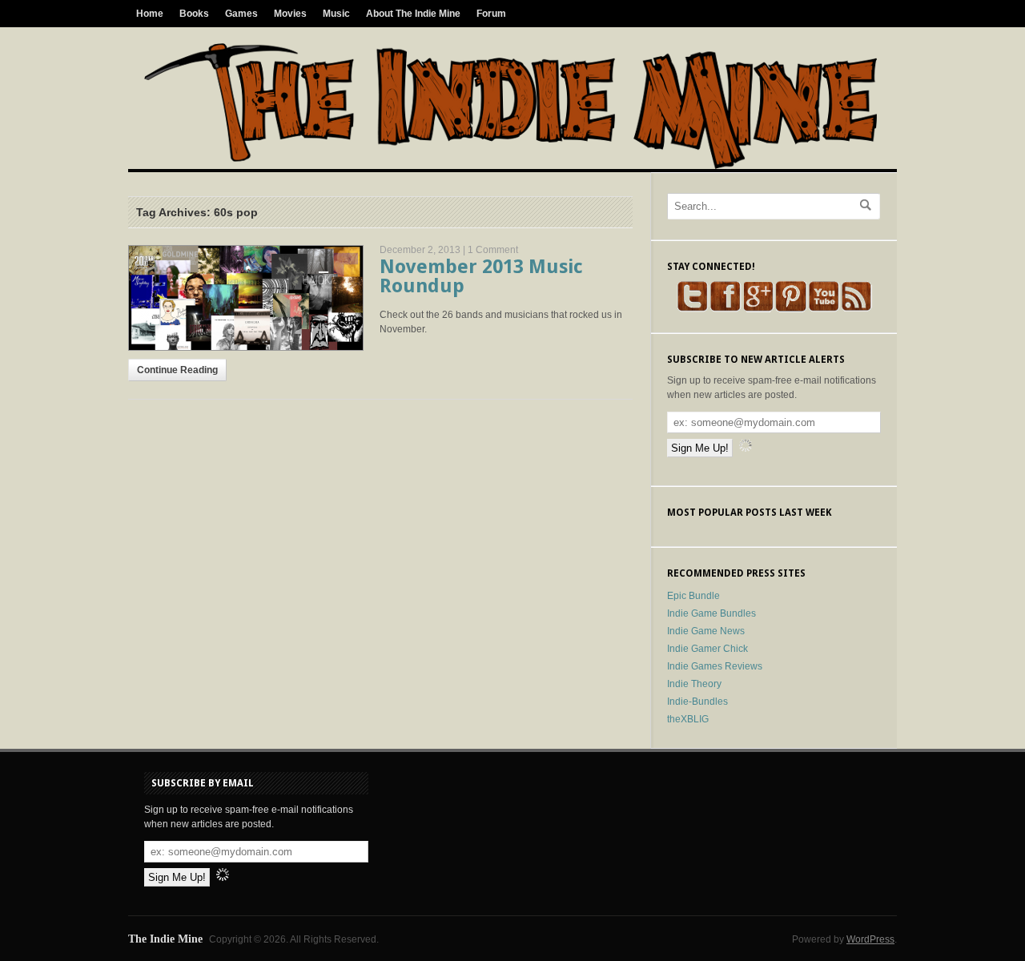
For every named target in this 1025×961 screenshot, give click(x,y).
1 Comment (493, 249)
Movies (290, 13)
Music (336, 13)
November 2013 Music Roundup (481, 276)
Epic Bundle (693, 595)
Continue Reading (177, 370)
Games (241, 13)
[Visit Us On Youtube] (823, 309)
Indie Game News (706, 631)
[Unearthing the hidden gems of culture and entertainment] (510, 165)
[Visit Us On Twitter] (692, 309)
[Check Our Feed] (856, 309)
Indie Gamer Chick (707, 648)
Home (149, 13)
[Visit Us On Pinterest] (790, 309)
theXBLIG (688, 719)
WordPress (870, 939)
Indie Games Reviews (714, 666)
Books (194, 13)
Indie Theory (694, 684)
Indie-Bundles (697, 701)
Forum (491, 13)
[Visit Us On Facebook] (725, 309)
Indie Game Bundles (711, 613)
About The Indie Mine (413, 13)
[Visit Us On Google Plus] (758, 309)
